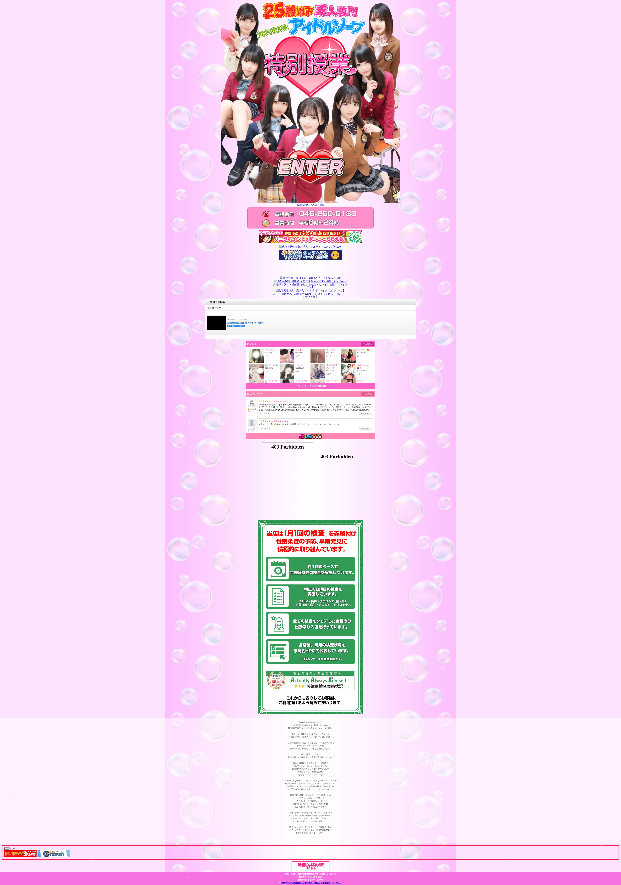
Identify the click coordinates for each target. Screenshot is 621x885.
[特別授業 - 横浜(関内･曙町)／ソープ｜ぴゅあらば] (310, 277)
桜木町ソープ (300, 386)
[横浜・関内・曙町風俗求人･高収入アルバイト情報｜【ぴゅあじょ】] (310, 287)
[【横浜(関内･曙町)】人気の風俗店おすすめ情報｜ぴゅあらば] (310, 281)
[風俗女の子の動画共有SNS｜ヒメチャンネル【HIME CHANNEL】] (310, 296)
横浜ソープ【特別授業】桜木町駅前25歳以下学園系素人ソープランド (311, 882)
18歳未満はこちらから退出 (310, 204)
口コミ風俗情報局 (316, 385)
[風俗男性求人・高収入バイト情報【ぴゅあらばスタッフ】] (310, 290)
